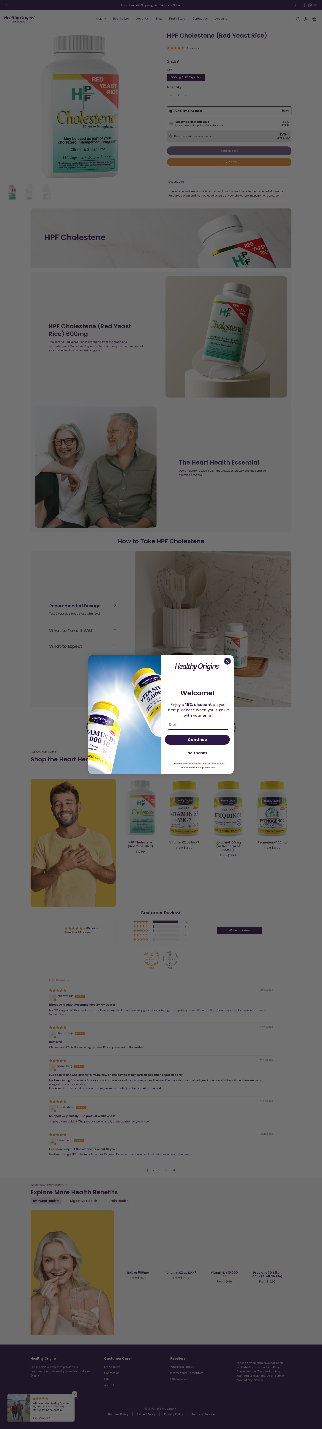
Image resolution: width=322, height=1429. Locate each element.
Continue (197, 739)
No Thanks (197, 753)
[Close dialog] (227, 661)
